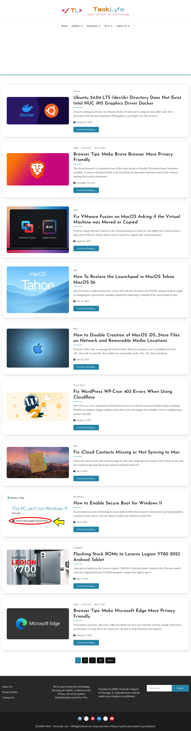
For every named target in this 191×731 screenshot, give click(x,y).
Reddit (105, 718)
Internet (86, 148)
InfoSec (76, 25)
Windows (78, 496)
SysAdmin (92, 25)
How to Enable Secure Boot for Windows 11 (117, 503)
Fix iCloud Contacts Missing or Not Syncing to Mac (126, 452)
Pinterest (92, 718)
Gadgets (78, 547)
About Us (7, 686)
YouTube (112, 718)
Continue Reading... (86, 129)
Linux (76, 91)
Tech (107, 25)
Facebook (80, 718)
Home (64, 25)
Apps (76, 148)
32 (100, 660)
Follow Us (121, 25)
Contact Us (8, 697)
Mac (75, 210)
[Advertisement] (95, 52)
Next (110, 660)
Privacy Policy (10, 692)
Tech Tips (99, 148)
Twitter (86, 718)
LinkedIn (99, 718)
